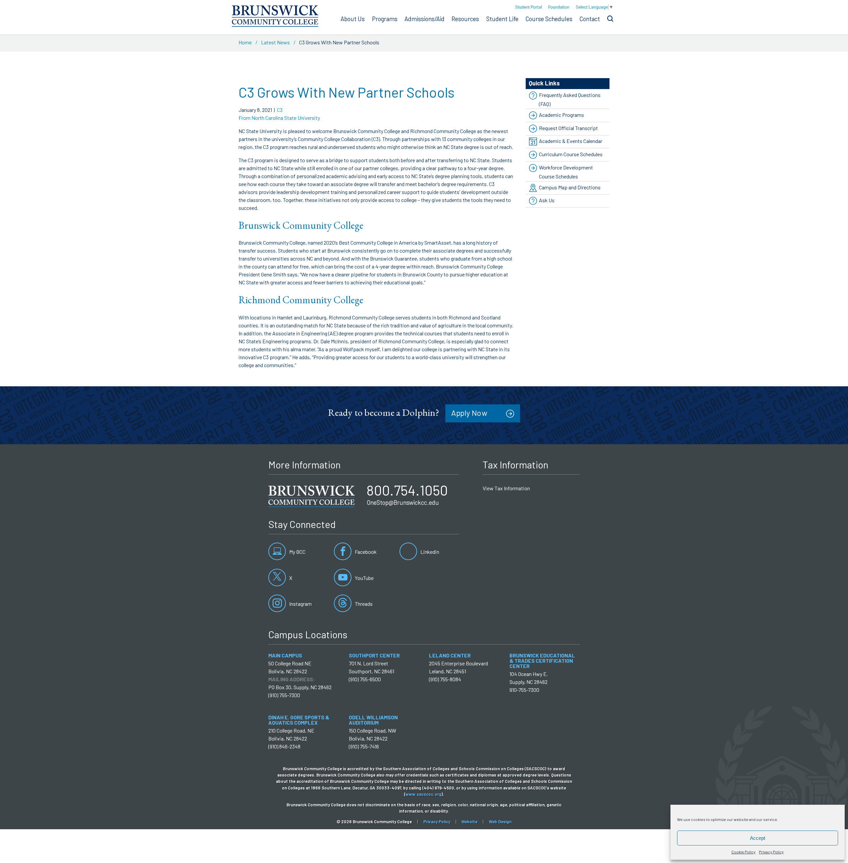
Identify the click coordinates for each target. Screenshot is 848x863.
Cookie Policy (743, 851)
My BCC (296, 552)
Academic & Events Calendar (570, 141)
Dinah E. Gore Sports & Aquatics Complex (298, 720)
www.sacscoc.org (423, 794)
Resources (465, 19)
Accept (757, 838)
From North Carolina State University (279, 118)
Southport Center (374, 655)
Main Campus (285, 655)
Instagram (300, 603)
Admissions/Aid (424, 19)
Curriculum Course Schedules (571, 154)
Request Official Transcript (568, 128)
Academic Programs (561, 115)
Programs (385, 19)
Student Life (502, 19)
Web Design (500, 821)
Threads (363, 603)
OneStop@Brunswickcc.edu (403, 502)
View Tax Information (506, 488)
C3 (280, 110)
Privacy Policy (771, 851)
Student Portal (528, 7)
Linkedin (429, 552)
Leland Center (450, 655)
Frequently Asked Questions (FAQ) (570, 99)
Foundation (558, 7)
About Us (353, 19)
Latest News (275, 42)
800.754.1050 (407, 490)
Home (245, 42)
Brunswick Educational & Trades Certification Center (542, 660)
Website (469, 821)
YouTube (364, 578)
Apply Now (469, 413)
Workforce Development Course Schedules (566, 171)
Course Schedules (548, 19)
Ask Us (547, 200)
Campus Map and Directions (570, 187)
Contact (589, 19)
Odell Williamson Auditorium (373, 720)
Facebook (365, 552)
